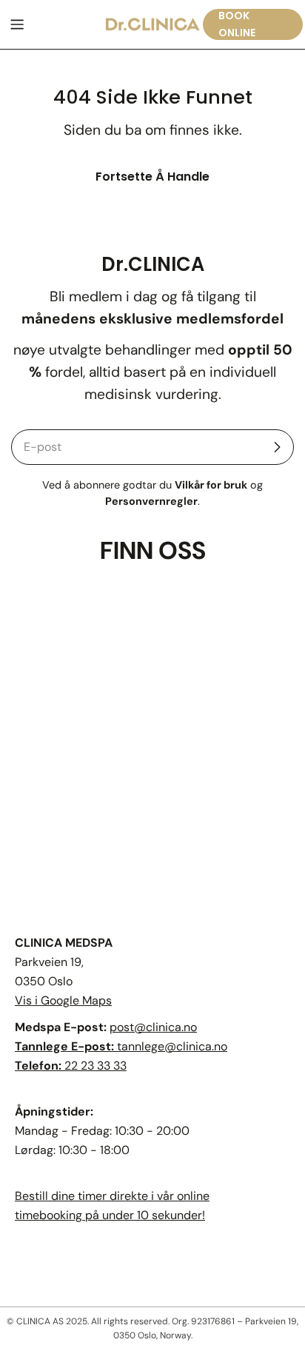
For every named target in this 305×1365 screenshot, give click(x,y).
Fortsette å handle (152, 176)
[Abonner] (276, 447)
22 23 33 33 (95, 1065)
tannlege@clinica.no (172, 1046)
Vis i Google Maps (63, 1000)
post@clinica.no (153, 1027)
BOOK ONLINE (236, 24)
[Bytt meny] (17, 24)
